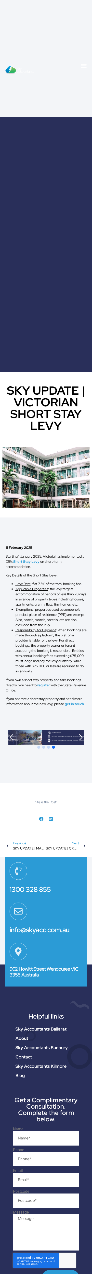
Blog (20, 1075)
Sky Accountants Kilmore (40, 1066)
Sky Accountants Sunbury (41, 1047)
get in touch (74, 704)
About (21, 1038)
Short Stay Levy (26, 561)
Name (18, 1129)
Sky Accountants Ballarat (40, 1029)
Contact (23, 1057)
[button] (84, 65)
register (43, 685)
